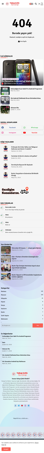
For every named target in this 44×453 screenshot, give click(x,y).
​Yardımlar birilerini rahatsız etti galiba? (24, 156)
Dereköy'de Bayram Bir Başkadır (22, 165)
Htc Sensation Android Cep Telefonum (13, 361)
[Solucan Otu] (5, 110)
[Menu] (3, 4)
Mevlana (22, 291)
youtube (34, 133)
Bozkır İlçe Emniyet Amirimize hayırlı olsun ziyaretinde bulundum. (26, 267)
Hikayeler (22, 298)
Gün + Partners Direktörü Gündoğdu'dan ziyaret (25, 258)
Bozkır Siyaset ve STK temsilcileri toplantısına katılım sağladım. (27, 276)
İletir (3, 342)
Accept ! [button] (6, 449)
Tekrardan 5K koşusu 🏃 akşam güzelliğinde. (26, 248)
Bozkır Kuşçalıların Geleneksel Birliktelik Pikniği (24, 174)
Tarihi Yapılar (22, 315)
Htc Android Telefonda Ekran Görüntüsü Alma (26, 98)
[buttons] (15, 405)
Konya (22, 305)
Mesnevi (22, 295)
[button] (31, 4)
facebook (12, 128)
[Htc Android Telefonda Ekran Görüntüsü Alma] (5, 100)
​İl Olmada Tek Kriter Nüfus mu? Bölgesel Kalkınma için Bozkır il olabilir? (24, 148)
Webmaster (22, 319)
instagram (12, 133)
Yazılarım (22, 308)
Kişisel (22, 302)
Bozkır (22, 312)
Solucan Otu (15, 108)
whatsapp (34, 128)
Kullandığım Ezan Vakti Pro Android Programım (26, 89)
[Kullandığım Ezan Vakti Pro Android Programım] (5, 91)
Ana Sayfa (22, 41)
